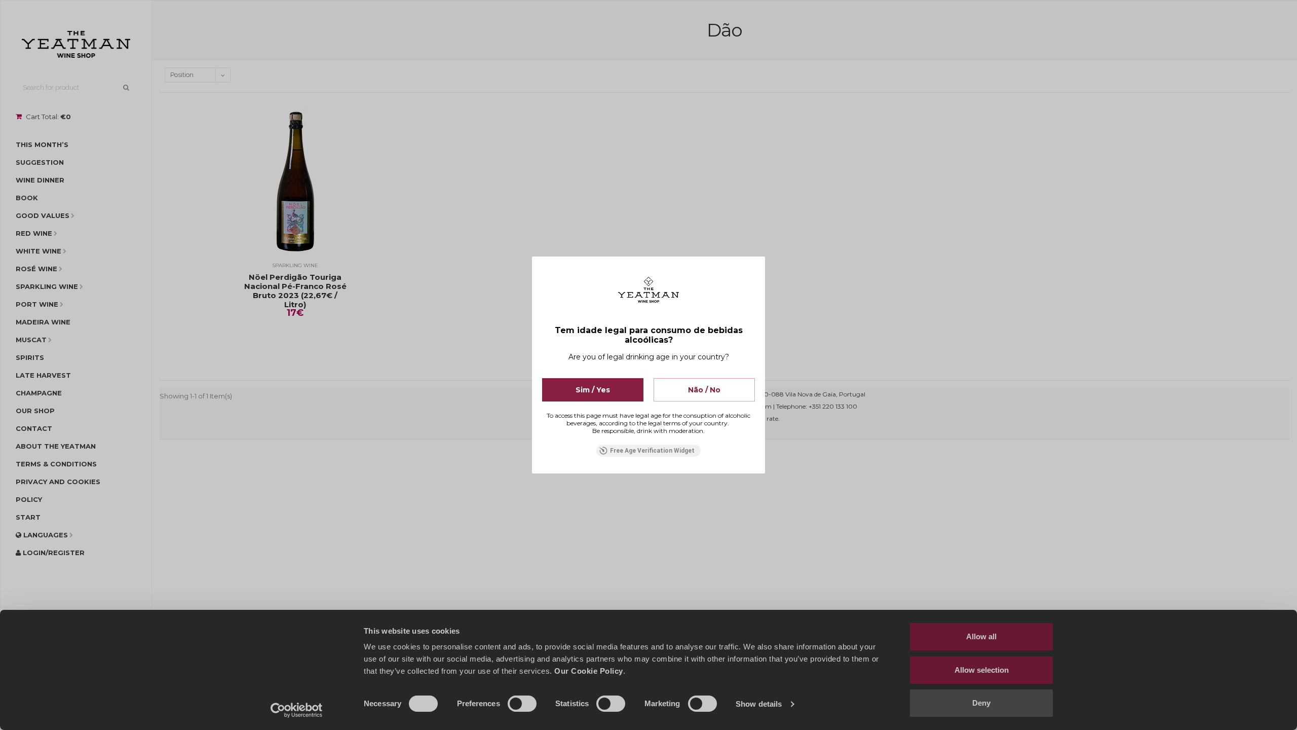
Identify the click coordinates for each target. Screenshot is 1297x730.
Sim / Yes (593, 389)
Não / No (704, 389)
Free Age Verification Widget (652, 450)
